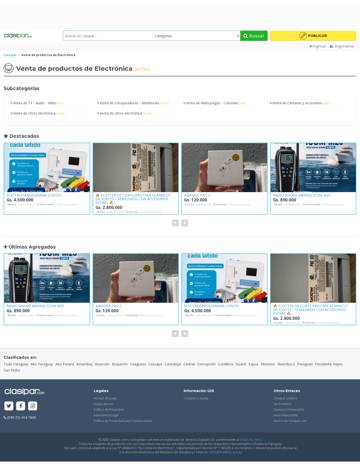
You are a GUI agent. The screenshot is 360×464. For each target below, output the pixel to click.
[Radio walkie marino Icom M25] (313, 167)
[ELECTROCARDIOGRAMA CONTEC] (47, 167)
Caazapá (155, 364)
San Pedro (12, 370)
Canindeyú (173, 364)
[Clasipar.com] (18, 35)
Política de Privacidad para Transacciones (123, 421)
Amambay (84, 364)
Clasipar (10, 55)
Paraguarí (304, 364)
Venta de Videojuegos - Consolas (215, 103)
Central (189, 364)
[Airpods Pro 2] (224, 167)
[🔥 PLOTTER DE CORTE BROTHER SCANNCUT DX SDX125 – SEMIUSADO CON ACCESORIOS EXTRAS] (136, 167)
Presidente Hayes (329, 364)
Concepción (206, 364)
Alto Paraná (64, 364)
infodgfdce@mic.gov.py (225, 452)
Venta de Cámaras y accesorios (300, 103)
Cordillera (225, 364)
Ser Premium (282, 404)
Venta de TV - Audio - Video (38, 103)
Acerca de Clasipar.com (290, 421)
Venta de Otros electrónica (39, 113)
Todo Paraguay (16, 364)
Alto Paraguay (42, 364)
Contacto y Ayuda (196, 398)
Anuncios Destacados (289, 409)
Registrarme (344, 46)
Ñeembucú (286, 364)
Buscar (256, 36)
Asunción (102, 364)
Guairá (241, 364)
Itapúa (253, 364)
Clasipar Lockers (285, 398)
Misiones (268, 364)
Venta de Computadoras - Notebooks (135, 103)
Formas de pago (105, 398)
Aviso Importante (286, 415)
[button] (313, 36)
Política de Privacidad (109, 409)
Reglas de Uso (104, 404)
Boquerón (120, 364)
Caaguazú (138, 364)
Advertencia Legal (106, 415)
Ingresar (319, 46)
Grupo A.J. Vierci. (251, 440)
